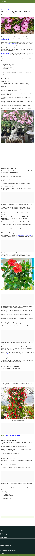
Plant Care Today (5, 1)
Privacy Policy (2, 536)
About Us (2, 533)
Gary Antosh (4, 14)
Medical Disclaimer (3, 537)
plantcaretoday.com (17, 555)
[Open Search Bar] (31, 1)
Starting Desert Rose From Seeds (12, 435)
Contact (1, 531)
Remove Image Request (4, 534)
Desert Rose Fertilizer (17, 315)
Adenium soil (9, 353)
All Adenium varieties (5, 53)
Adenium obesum (5, 39)
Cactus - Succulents (7, 9)
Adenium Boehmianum (11, 43)
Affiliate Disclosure (3, 539)
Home (2, 9)
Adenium (12, 9)
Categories (2, 553)
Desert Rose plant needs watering (24, 235)
